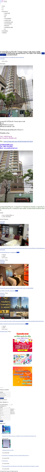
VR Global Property (3, 331)
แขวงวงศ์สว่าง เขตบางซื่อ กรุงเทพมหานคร (7, 290)
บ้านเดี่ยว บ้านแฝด (7, 13)
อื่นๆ (5, 29)
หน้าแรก (3, 6)
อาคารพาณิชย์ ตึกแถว (7, 18)
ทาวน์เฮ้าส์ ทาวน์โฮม (7, 20)
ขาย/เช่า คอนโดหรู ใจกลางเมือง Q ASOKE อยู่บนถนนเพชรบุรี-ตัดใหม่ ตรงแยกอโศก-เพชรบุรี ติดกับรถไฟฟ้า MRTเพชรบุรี (22, 321)
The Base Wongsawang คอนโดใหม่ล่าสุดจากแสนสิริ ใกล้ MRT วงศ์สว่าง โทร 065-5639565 (16, 288)
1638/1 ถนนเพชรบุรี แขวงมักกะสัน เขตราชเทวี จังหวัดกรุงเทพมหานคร (12, 323)
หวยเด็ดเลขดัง (4, 32)
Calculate (1, 398)
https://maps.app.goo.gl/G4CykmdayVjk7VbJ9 (18, 141)
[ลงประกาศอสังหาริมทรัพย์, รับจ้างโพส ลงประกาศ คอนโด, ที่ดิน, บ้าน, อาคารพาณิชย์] (3, 2)
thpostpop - (2, 260)
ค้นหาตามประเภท (5, 11)
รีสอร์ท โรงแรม (6, 25)
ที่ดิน (5, 16)
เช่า (2, 9)
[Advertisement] (22, 42)
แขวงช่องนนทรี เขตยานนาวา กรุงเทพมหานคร (8, 252)
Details (18, 252)
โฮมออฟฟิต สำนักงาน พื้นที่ (8, 27)
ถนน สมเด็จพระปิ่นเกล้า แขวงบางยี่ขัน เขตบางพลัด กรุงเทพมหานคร (12, 57)
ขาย (3, 7)
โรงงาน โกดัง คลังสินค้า (8, 23)
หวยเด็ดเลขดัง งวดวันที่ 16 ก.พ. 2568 (7, 450)
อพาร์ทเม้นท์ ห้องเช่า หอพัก (8, 22)
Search (1, 421)
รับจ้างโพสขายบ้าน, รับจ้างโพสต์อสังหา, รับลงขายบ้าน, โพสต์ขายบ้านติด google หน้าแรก (15, 455)
